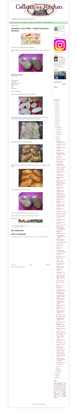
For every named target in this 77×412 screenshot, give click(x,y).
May (57, 140)
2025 (56, 102)
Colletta (59, 27)
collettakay (17, 225)
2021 (56, 109)
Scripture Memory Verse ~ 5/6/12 (60, 329)
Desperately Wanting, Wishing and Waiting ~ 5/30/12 (61, 154)
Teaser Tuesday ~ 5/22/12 (61, 211)
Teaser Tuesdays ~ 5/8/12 (61, 314)
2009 (56, 377)
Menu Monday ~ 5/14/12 (61, 256)
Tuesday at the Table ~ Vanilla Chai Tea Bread (61, 251)
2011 (56, 374)
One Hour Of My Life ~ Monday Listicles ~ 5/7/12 (60, 319)
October (58, 131)
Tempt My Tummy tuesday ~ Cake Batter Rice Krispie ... (60, 359)
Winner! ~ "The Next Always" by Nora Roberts (60, 336)
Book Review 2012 (61, 385)
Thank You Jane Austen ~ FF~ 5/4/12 (61, 340)
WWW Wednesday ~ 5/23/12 (60, 199)
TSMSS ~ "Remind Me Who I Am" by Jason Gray (60, 277)
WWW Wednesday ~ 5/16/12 (60, 245)
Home (11, 22)
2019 (56, 113)
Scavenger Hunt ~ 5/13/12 (59, 270)
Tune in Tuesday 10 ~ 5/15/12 (60, 254)
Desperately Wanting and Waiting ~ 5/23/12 (61, 196)
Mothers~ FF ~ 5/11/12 (60, 285)
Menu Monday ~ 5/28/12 (61, 167)
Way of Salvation (23, 22)
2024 (56, 104)
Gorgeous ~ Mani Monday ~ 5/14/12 (60, 261)
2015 (56, 120)
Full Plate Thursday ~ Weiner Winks (60, 347)
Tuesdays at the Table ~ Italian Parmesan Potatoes (60, 311)
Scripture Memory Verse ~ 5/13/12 (60, 272)
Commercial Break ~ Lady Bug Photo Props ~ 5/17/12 (61, 236)
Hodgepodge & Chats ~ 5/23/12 (60, 202)
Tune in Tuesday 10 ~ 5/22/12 (60, 209)
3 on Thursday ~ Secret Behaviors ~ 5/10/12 (60, 296)
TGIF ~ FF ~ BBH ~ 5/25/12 (60, 188)
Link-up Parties (38, 22)
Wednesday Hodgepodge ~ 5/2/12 (61, 356)
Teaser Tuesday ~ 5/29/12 (61, 159)
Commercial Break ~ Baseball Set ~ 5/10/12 (60, 290)
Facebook (31, 22)
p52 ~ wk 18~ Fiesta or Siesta (60, 345)
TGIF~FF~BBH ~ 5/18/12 (61, 233)
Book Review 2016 (59, 388)
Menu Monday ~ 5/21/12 (61, 213)
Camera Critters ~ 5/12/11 (61, 275)
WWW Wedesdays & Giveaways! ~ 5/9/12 (60, 299)
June (57, 138)
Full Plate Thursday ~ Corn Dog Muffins (60, 240)
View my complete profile (59, 66)
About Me (17, 22)
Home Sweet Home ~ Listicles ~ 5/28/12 (60, 169)
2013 (56, 124)
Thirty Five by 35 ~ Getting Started (59, 162)
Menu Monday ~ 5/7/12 (60, 316)
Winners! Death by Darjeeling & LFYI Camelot (60, 302)
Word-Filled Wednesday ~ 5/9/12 (61, 308)
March (57, 368)
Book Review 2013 (57, 387)
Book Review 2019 (57, 391)
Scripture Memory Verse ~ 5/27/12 (60, 172)
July (57, 136)
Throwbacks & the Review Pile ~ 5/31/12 (60, 142)
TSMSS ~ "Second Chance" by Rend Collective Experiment (60, 228)
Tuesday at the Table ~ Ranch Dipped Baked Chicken (60, 205)
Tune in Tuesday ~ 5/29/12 (59, 157)
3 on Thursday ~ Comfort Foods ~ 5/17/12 (61, 242)
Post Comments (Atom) (20, 266)
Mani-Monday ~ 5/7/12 (60, 322)
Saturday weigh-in (60, 394)
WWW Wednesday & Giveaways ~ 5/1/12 (60, 353)
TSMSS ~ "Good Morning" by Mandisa (60, 182)
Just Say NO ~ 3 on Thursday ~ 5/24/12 (60, 191)
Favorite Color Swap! (60, 280)
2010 (56, 375)
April (57, 366)
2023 (56, 105)
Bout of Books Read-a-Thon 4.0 (60, 264)
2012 (56, 125)
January (57, 371)
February (58, 369)
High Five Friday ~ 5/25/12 (59, 185)
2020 (56, 111)
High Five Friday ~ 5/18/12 (59, 231)
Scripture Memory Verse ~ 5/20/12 (60, 220)
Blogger (43, 404)
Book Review (58, 383)
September (58, 132)
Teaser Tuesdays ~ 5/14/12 (59, 248)
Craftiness (63, 391)
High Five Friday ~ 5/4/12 (61, 342)
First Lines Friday (60, 392)
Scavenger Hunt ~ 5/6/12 (60, 326)
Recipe (15, 226)
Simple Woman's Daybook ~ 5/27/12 (60, 175)
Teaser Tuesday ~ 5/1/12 (60, 362)
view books (64, 34)
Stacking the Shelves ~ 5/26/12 (60, 178)
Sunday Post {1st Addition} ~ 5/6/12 (60, 324)
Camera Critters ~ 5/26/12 (61, 180)
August (57, 134)
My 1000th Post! (59, 364)
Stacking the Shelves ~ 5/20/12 (60, 223)
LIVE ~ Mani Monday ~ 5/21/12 (60, 217)
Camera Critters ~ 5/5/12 (60, 331)
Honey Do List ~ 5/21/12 (61, 214)
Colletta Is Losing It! (47, 22)
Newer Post (13, 264)
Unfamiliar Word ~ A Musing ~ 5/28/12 (60, 165)
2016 (56, 118)
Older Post (48, 264)
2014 (56, 122)
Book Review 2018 (62, 389)
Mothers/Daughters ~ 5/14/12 (60, 258)
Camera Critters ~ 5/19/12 (61, 225)
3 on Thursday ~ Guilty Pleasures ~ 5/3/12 (60, 350)
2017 (56, 116)
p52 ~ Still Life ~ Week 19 (60, 283)
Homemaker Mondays (60, 393)
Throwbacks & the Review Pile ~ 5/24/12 (60, 194)
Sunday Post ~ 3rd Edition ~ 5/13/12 (60, 267)
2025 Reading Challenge (60, 26)
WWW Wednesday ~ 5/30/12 (60, 150)
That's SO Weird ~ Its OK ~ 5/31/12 (61, 145)
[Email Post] (25, 225)
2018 (56, 114)
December (58, 127)
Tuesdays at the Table (20, 226)
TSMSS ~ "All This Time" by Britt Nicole (61, 333)
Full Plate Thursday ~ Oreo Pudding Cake (60, 293)
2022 (56, 107)
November (58, 129)
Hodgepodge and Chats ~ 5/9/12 (61, 305)
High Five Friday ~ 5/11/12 (59, 287)
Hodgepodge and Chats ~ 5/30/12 (61, 148)
